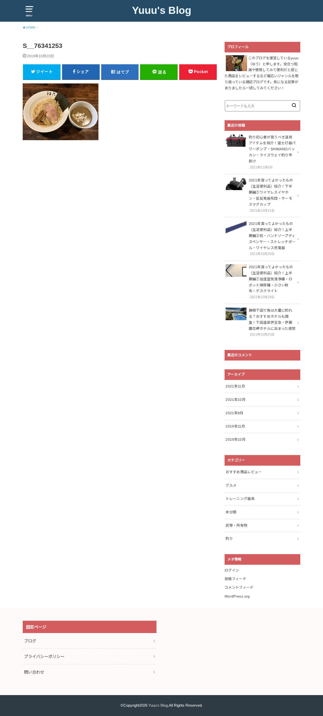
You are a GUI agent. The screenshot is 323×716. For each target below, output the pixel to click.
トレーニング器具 (240, 499)
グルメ (231, 485)
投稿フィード (235, 579)
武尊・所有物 (236, 525)
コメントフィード (239, 587)
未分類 (231, 512)
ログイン (232, 570)
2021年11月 (235, 386)
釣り (229, 538)
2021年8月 (234, 413)
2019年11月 (235, 426)
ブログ (30, 641)
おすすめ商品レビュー (244, 472)
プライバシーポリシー (44, 656)
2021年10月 (236, 400)
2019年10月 (236, 439)
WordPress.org (237, 596)
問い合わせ (34, 672)
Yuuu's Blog (161, 10)
